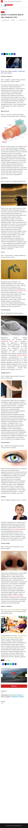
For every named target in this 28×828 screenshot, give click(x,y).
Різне (6, 9)
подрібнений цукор (7, 341)
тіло (6, 660)
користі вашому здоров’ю (18, 529)
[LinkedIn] (7, 54)
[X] (5, 54)
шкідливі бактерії (22, 355)
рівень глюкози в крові (15, 596)
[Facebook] (2, 54)
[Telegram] (12, 54)
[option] (14, 675)
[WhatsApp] (9, 54)
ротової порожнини (20, 290)
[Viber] (14, 54)
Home (3, 9)
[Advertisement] (14, 37)
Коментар (14, 686)
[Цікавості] (8, 5)
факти (9, 660)
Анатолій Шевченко (5, 20)
